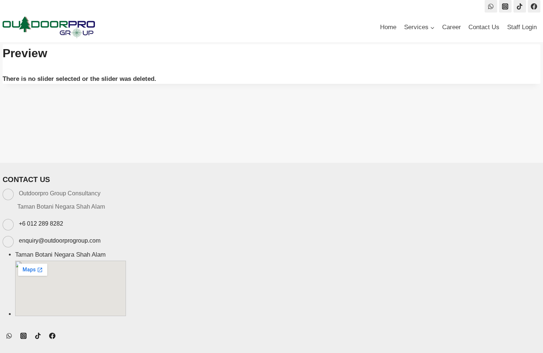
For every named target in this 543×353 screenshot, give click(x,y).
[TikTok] (519, 6)
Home (388, 27)
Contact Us (483, 27)
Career (451, 27)
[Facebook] (534, 6)
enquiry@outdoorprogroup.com (59, 240)
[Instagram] (505, 6)
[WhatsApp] (491, 6)
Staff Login (522, 27)
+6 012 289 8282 (41, 223)
